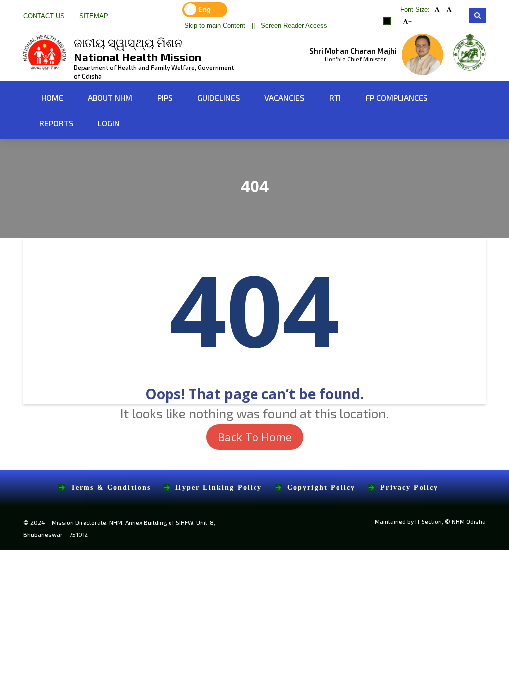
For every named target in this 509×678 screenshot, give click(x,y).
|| (253, 25)
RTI (335, 97)
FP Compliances (396, 97)
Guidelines (218, 97)
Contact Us (44, 16)
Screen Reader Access (294, 25)
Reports (56, 123)
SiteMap (93, 16)
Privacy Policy (409, 487)
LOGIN (109, 123)
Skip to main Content (214, 25)
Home (51, 97)
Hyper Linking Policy (218, 487)
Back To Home (255, 436)
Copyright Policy (321, 487)
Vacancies (284, 97)
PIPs (164, 97)
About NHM (110, 97)
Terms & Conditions (111, 487)
